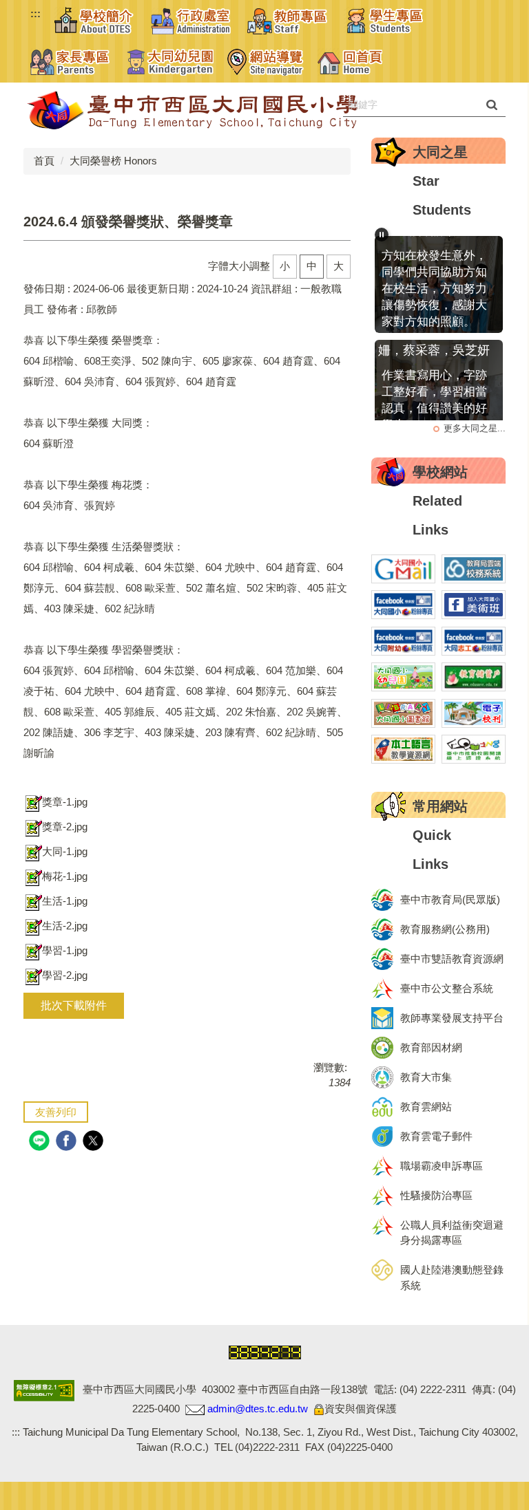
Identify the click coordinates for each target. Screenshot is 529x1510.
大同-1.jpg (64, 851)
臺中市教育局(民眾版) (450, 899)
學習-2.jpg (64, 975)
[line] (41, 1142)
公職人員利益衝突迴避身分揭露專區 (452, 1233)
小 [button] (285, 266)
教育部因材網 (431, 1047)
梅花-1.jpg (64, 876)
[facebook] (68, 1142)
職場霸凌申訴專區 (441, 1166)
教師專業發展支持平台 (452, 1018)
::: (35, 13)
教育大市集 (426, 1077)
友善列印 (55, 1112)
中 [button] (312, 266)
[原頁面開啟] (170, 62)
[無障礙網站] (44, 1389)
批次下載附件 (74, 1005)
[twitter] (95, 1142)
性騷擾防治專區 (436, 1195)
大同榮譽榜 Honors (113, 160)
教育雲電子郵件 (436, 1136)
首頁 (44, 160)
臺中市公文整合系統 (446, 988)
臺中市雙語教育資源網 (452, 958)
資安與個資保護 (360, 1408)
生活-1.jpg (64, 901)
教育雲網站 (426, 1106)
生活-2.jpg (64, 925)
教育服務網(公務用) (445, 929)
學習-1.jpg (64, 950)
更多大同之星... (475, 428)
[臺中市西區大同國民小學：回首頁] (230, 110)
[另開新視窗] (403, 568)
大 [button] (338, 266)
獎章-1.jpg (64, 802)
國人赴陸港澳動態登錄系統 (452, 1277)
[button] (96, 20)
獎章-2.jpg (64, 826)
